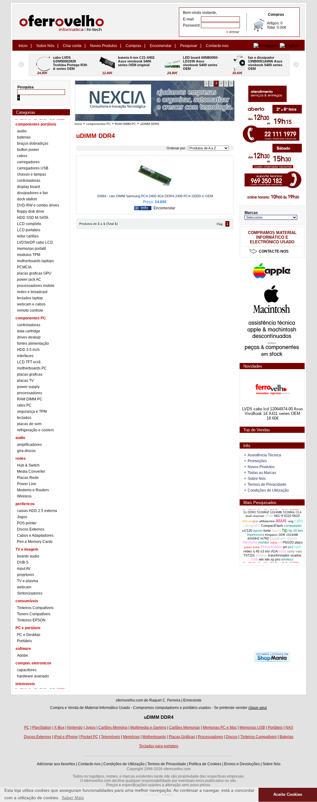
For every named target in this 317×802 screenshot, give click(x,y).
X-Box (59, 727)
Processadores (210, 737)
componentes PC (98, 124)
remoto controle (30, 310)
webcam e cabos (31, 304)
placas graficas (29, 374)
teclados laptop (30, 298)
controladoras (28, 180)
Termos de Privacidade (267, 484)
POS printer (27, 523)
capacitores (27, 670)
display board (28, 187)
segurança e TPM (32, 411)
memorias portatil (31, 248)
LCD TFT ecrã (29, 362)
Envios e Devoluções (242, 764)
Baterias (286, 737)
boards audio (28, 556)
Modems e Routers (33, 490)
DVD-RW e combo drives (38, 205)
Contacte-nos (217, 46)
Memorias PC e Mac (220, 727)
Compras (133, 46)
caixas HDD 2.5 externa (37, 511)
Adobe (22, 655)
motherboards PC (32, 368)
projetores (25, 575)
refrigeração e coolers (35, 430)
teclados (24, 418)
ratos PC (24, 405)
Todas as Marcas (262, 473)
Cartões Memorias (184, 727)
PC (26, 727)
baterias (24, 137)
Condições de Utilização (268, 490)
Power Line (26, 484)
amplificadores (29, 444)
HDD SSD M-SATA (32, 217)
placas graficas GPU (34, 273)
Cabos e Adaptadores (35, 535)
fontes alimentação (33, 343)
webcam (24, 587)
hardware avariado (33, 676)
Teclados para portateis (158, 746)
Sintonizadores (29, 593)
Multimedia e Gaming (148, 727)
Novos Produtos (103, 46)
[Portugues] (266, 45)
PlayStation (41, 727)
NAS (289, 727)
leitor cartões (28, 236)
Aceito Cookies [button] (287, 794)
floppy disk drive (30, 211)
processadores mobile (35, 286)
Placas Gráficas (182, 737)
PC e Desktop (28, 635)
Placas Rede (28, 478)
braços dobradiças (32, 143)
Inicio (23, 46)
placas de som (29, 424)
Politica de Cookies (205, 764)
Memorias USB (252, 727)
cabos (22, 156)
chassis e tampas (31, 174)
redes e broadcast (32, 292)
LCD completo (29, 224)
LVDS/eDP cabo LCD (35, 242)
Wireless (24, 496)
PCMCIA (24, 267)
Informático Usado (114, 708)
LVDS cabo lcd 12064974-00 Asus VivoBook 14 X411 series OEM (272, 411)
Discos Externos (30, 529)
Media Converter (31, 471)
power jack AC (29, 279)
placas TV (25, 380)
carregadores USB (32, 168)
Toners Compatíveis (33, 614)
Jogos (22, 517)
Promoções (257, 461)
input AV (24, 568)
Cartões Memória (113, 727)
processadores (29, 393)
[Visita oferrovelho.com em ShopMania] (272, 660)
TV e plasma (27, 581)
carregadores (28, 162)
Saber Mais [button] (73, 797)
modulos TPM (28, 255)
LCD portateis (28, 230)
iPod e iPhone (66, 737)
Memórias (131, 737)
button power (28, 149)
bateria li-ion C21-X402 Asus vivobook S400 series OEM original (75, 61)
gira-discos (26, 451)
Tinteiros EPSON (31, 620)
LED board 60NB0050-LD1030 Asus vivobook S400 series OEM (139, 63)
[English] (289, 45)
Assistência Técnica (264, 455)
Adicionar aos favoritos (56, 764)
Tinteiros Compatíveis (35, 608)
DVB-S (22, 562)
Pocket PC (89, 737)
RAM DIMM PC (29, 399)
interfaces (25, 356)
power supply (28, 387)
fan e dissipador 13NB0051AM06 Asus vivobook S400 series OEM (204, 63)
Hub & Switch (28, 465)
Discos (231, 737)
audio (22, 131)
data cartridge (28, 331)
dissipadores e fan (32, 193)
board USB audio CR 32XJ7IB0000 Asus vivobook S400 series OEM (269, 63)
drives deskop (29, 337)
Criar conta (72, 46)
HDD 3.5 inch (28, 350)
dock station (27, 199)
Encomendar (161, 46)
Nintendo (75, 727)
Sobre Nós (45, 46)
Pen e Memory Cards (35, 542)
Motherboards (154, 737)
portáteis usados (197, 708)
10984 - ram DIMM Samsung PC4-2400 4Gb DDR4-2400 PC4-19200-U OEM (155, 196)
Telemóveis (110, 737)
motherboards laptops (35, 261)
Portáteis (24, 641)
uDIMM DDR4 (149, 124)
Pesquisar (188, 46)
